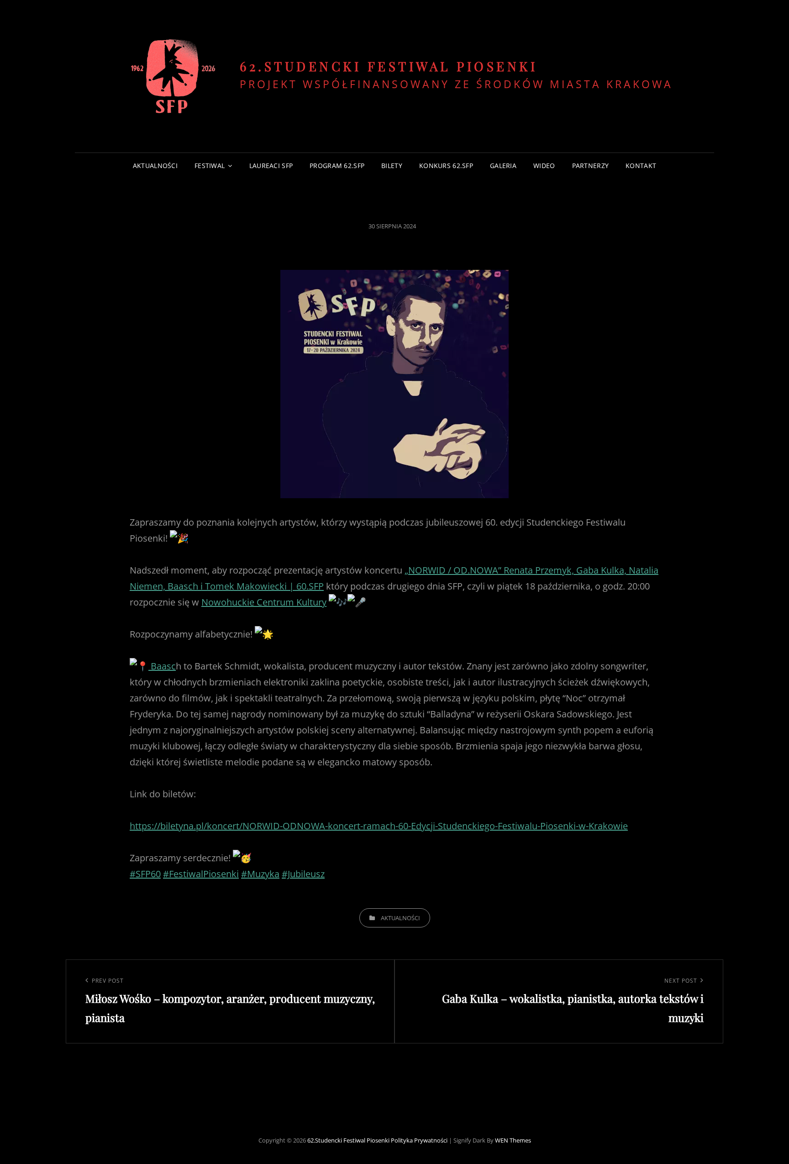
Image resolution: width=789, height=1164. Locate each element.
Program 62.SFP (337, 165)
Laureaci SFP (271, 165)
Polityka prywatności (419, 1140)
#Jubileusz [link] (303, 874)
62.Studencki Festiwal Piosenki (388, 66)
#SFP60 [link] (145, 874)
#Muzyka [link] (260, 874)
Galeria (503, 165)
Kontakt (641, 165)
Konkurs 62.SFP (446, 165)
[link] (263, 602)
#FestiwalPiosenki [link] (201, 874)
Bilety (391, 165)
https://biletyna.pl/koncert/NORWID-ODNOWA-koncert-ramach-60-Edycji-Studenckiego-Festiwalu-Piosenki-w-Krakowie (379, 826)
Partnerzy (590, 165)
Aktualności (155, 165)
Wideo (544, 165)
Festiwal (210, 165)
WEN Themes (513, 1140)
